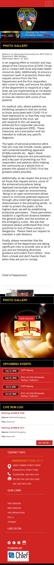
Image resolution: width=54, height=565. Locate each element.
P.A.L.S (11, 517)
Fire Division (14, 503)
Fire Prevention (16, 512)
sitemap (12, 521)
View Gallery (26, 318)
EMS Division (14, 508)
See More (44, 442)
